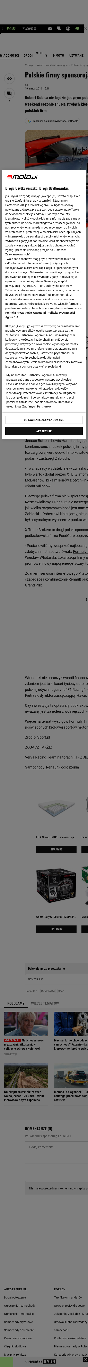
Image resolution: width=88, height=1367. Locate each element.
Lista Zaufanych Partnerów (33, 406)
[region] (44, 304)
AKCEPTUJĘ (44, 431)
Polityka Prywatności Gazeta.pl (25, 312)
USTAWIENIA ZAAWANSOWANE (44, 419)
